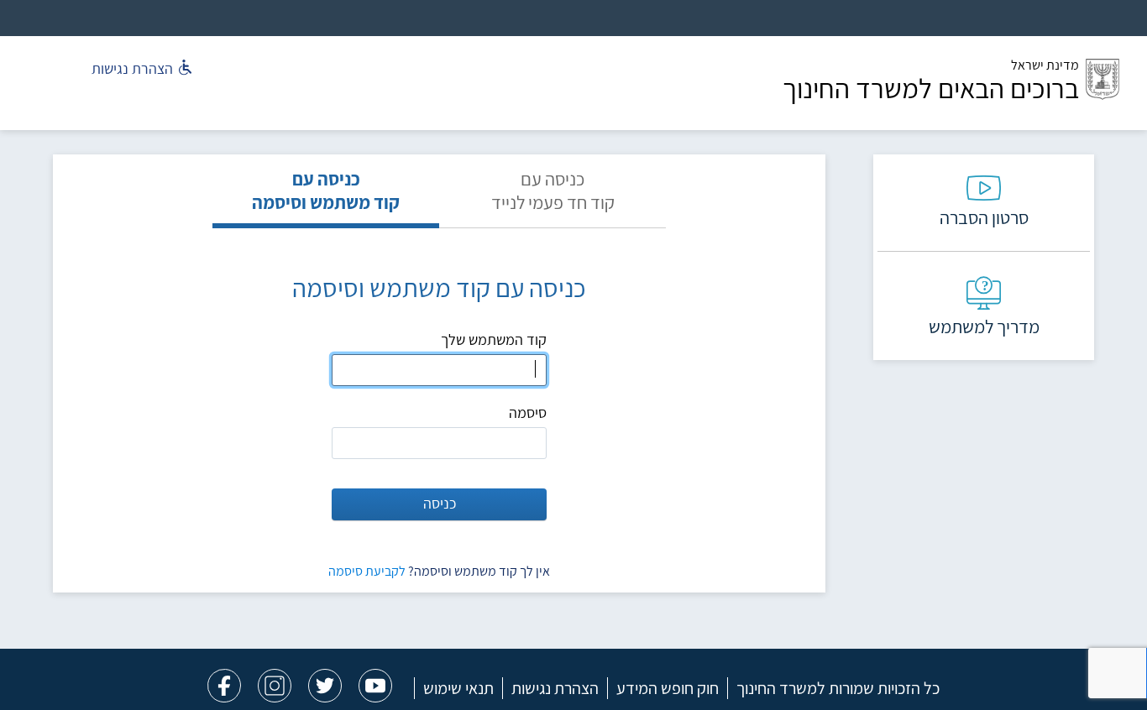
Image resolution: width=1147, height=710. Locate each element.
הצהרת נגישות (555, 688)
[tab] (552, 197)
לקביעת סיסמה (367, 571)
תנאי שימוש (458, 688)
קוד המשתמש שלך (494, 339)
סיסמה (528, 412)
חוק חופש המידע (667, 688)
